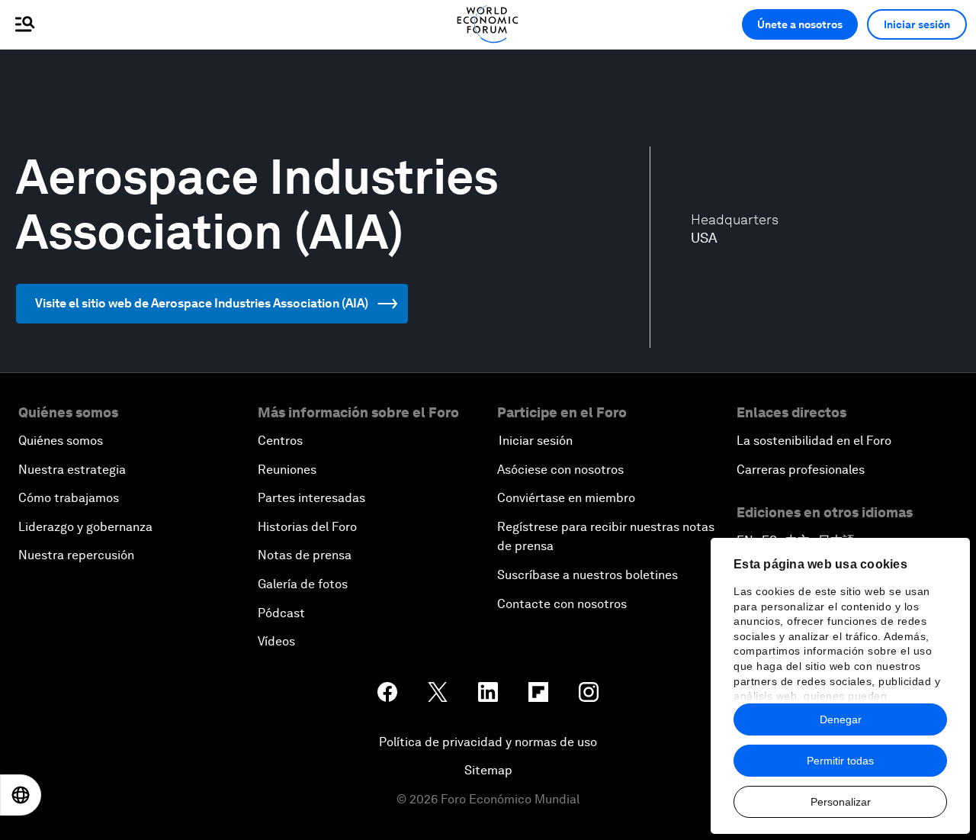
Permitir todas (840, 761)
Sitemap (488, 770)
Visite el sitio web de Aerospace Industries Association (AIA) (201, 303)
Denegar (841, 719)
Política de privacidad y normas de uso (488, 742)
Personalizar (841, 802)
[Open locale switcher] (20, 795)
